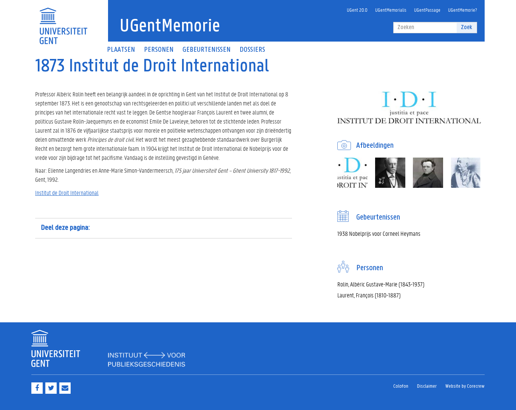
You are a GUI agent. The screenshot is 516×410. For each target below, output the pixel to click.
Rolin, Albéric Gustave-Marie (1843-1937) (381, 284)
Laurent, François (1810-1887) (369, 295)
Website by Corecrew (465, 386)
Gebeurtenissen (206, 50)
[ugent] (63, 21)
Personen (158, 50)
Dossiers (252, 50)
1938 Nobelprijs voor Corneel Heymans (378, 233)
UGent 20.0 (357, 9)
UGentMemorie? (462, 9)
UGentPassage (427, 9)
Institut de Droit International (67, 192)
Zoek (466, 27)
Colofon (400, 386)
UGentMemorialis (390, 9)
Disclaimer (427, 386)
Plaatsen (121, 50)
